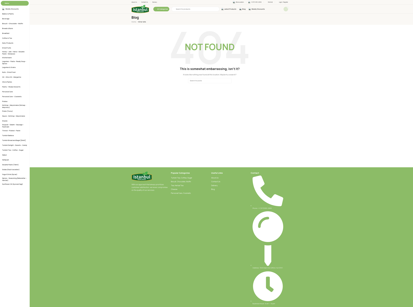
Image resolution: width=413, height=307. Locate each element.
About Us (215, 178)
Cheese (174, 189)
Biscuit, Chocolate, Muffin (181, 181)
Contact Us (215, 181)
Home (134, 22)
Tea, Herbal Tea (177, 185)
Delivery (214, 185)
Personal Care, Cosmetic (181, 193)
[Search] (228, 80)
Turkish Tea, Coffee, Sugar (181, 178)
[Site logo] (140, 9)
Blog (213, 189)
